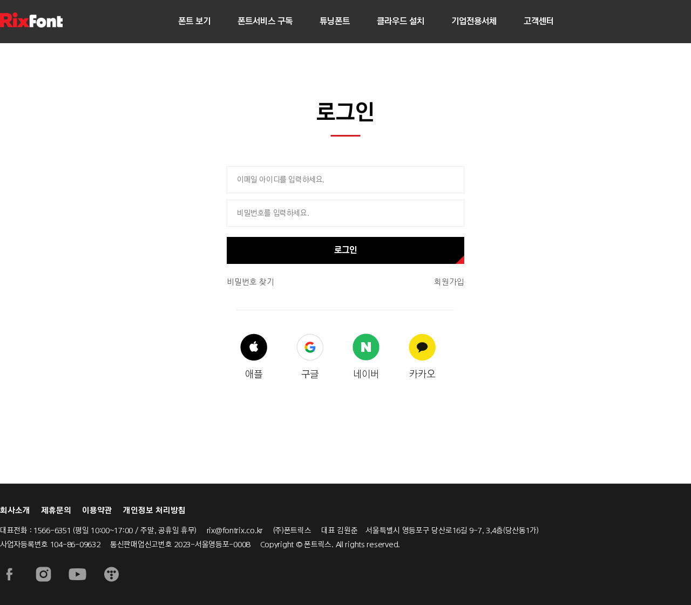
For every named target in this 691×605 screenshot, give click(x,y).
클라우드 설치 (400, 21)
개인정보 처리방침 (154, 510)
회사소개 (15, 510)
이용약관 (97, 510)
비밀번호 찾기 (250, 282)
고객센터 (539, 21)
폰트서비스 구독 (265, 21)
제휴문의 (56, 510)
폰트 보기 (194, 21)
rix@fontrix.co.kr (235, 530)
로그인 (345, 250)
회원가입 (449, 282)
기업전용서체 (474, 21)
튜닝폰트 (335, 21)
